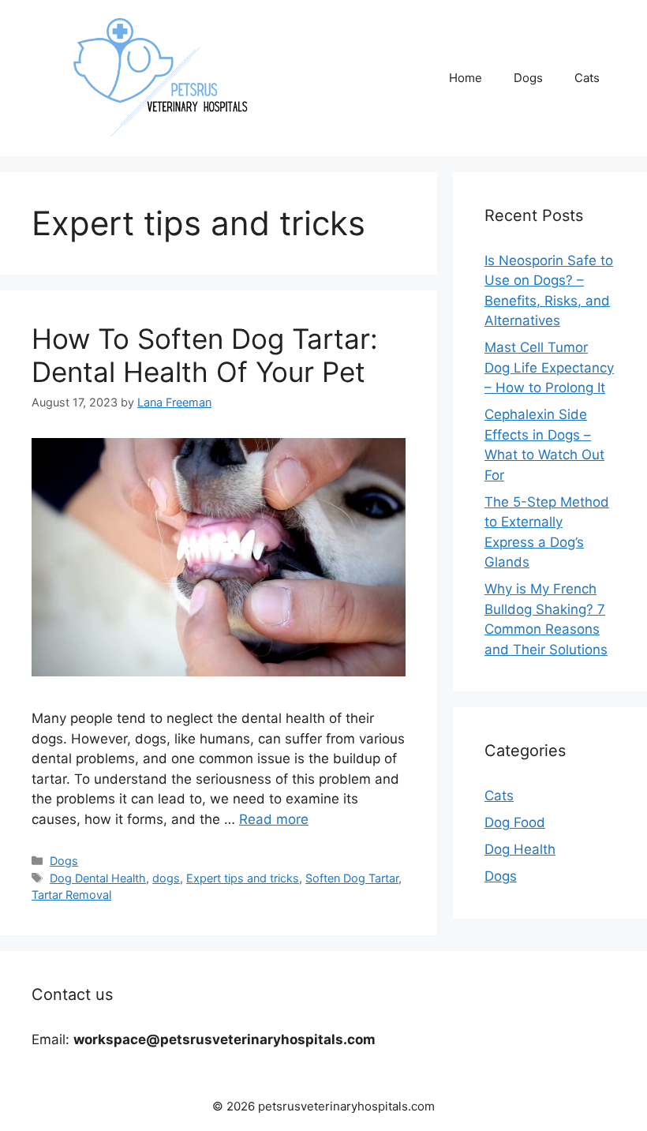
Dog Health (519, 849)
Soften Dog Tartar (351, 878)
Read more (274, 819)
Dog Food (514, 822)
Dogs (528, 77)
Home (465, 77)
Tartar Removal (71, 894)
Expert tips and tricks (242, 878)
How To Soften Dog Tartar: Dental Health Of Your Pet (205, 355)
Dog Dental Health (98, 878)
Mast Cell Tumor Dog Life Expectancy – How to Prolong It (549, 367)
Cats (587, 77)
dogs (166, 878)
